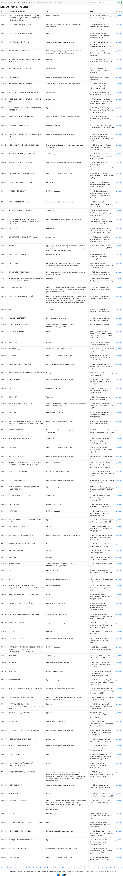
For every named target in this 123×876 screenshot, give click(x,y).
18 (63, 867)
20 (70, 867)
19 (66, 867)
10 (33, 867)
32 (118, 867)
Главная (25, 2)
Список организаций (36, 2)
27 (98, 867)
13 (44, 867)
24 (86, 867)
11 (36, 867)
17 (59, 867)
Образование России (10, 2)
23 (82, 867)
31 (114, 867)
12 (40, 867)
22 (78, 867)
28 (103, 867)
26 (95, 867)
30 (111, 867)
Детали (119, 16)
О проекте (57, 2)
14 (48, 867)
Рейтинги (49, 2)
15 (51, 867)
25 (90, 867)
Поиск (118, 2)
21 (74, 867)
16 (55, 867)
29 (107, 867)
